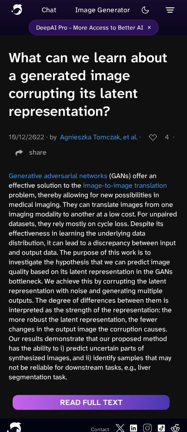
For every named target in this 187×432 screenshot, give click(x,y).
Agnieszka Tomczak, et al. (98, 137)
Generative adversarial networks (58, 175)
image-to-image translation (125, 185)
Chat (49, 9)
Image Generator (102, 9)
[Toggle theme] (145, 10)
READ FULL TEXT (91, 402)
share (38, 152)
